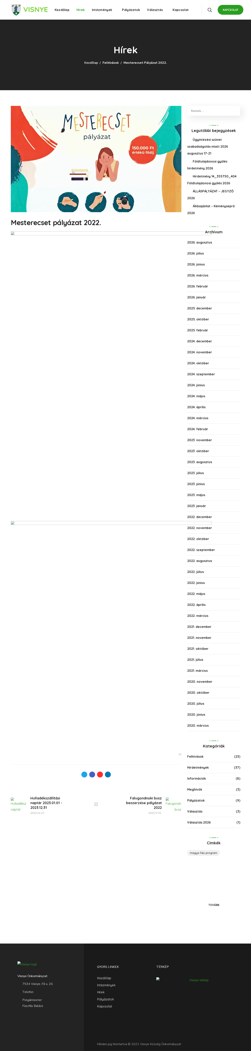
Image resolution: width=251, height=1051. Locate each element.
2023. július (195, 473)
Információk (196, 778)
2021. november (199, 638)
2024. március (197, 418)
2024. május (196, 396)
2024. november (199, 352)
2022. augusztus (199, 561)
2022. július (195, 572)
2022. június (196, 583)
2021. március (197, 671)
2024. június (196, 385)
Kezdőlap (91, 63)
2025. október (198, 319)
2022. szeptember (201, 550)
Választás (194, 811)
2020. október (198, 693)
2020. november (199, 682)
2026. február (197, 286)
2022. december (199, 517)
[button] (210, 10)
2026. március (197, 275)
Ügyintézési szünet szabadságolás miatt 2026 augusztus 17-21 (207, 146)
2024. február (197, 429)
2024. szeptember (201, 374)
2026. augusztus (199, 242)
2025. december (199, 308)
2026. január (196, 297)
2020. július (195, 704)
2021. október (197, 649)
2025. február (197, 330)
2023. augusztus (199, 462)
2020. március (198, 725)
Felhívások (111, 63)
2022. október (198, 539)
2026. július (195, 253)
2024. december (199, 341)
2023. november (199, 440)
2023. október (198, 451)
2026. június (196, 264)
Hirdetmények (198, 767)
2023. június (196, 484)
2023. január (196, 506)
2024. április (196, 407)
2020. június (196, 714)
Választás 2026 (199, 822)
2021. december (199, 627)
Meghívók (194, 789)
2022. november (199, 528)
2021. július (195, 660)
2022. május (196, 594)
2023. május (196, 495)
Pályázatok (196, 800)
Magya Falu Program (203, 853)
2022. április (196, 605)
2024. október (198, 363)
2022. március (197, 616)
